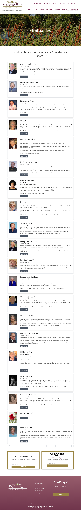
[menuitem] (30, 9)
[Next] (72, 446)
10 (61, 445)
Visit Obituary (24, 76)
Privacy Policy (34, 507)
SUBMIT (57, 466)
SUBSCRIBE (23, 466)
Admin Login (46, 507)
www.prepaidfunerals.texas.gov (52, 503)
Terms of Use (40, 507)
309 (66, 445)
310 (70, 445)
